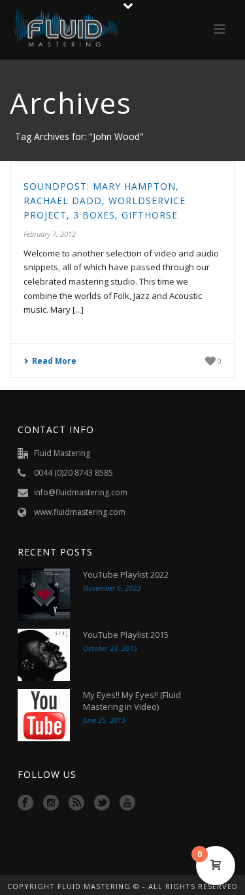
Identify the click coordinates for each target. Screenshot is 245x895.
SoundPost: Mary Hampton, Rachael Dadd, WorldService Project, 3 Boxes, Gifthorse (105, 200)
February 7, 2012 (50, 234)
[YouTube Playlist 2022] (44, 595)
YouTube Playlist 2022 (126, 574)
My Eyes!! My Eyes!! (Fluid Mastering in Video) (132, 700)
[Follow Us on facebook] (25, 803)
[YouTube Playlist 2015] (44, 655)
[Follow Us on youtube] (127, 803)
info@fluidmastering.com (80, 492)
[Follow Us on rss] (76, 803)
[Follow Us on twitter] (102, 803)
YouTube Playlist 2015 (126, 635)
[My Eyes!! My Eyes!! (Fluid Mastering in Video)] (44, 715)
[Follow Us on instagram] (51, 803)
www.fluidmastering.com (79, 512)
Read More (54, 360)
